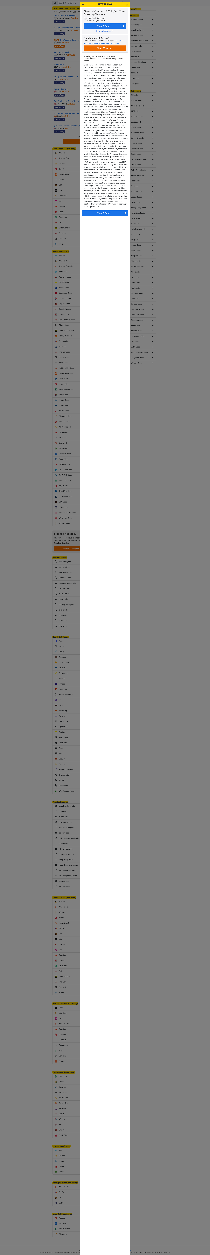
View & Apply (103, 25)
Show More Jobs (105, 48)
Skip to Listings (104, 31)
